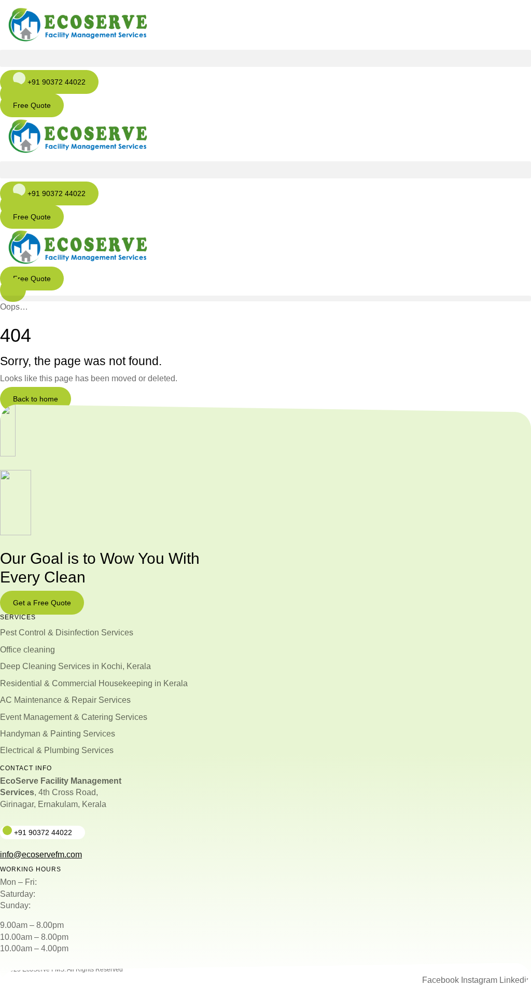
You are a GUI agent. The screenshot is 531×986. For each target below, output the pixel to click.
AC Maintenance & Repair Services (65, 700)
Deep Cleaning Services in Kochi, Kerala (75, 666)
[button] (265, 58)
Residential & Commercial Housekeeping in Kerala (94, 683)
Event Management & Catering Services (73, 717)
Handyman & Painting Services (57, 733)
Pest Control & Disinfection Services (66, 632)
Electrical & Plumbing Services (57, 750)
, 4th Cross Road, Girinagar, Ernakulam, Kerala (60, 792)
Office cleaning (27, 649)
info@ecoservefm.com (41, 854)
